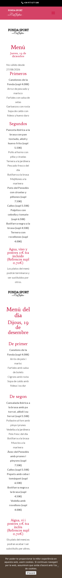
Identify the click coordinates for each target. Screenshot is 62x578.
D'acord (31, 573)
